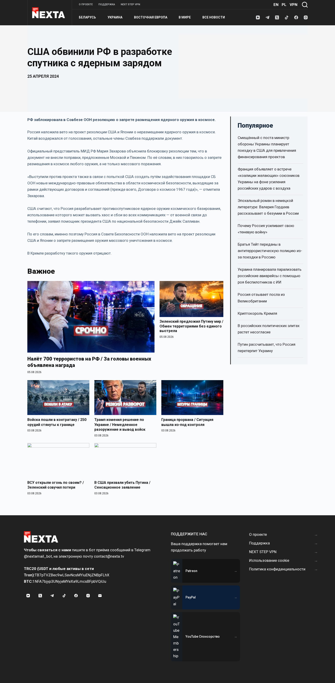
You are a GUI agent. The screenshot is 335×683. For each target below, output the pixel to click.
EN (275, 4)
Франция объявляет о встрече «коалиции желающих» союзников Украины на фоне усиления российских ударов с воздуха (268, 179)
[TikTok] (287, 17)
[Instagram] (306, 17)
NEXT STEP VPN (130, 4)
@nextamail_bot (38, 556)
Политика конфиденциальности (277, 569)
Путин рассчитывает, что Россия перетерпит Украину (266, 347)
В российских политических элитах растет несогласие (268, 328)
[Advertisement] (243, 66)
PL (284, 4)
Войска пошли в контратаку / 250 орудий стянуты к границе (56, 422)
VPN (293, 4)
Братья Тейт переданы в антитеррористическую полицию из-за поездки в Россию (270, 250)
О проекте (86, 4)
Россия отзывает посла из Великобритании (261, 297)
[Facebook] (296, 17)
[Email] (100, 595)
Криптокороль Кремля (257, 313)
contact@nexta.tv (109, 556)
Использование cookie (269, 560)
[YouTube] (258, 17)
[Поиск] (305, 5)
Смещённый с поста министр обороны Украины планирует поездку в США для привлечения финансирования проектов (267, 147)
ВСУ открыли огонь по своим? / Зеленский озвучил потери (55, 485)
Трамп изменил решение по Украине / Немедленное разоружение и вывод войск (119, 425)
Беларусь (87, 17)
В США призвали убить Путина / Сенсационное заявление (122, 485)
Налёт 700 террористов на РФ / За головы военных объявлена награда (89, 362)
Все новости (213, 17)
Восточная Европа (150, 17)
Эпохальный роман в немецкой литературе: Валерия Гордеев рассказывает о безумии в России (268, 207)
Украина (115, 17)
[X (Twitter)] (277, 17)
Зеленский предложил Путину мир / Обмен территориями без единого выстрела (191, 326)
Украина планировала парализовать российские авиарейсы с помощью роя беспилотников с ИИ (270, 275)
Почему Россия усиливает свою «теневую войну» (266, 228)
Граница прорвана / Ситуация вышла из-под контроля (187, 422)
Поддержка (106, 4)
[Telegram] (267, 17)
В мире (185, 17)
